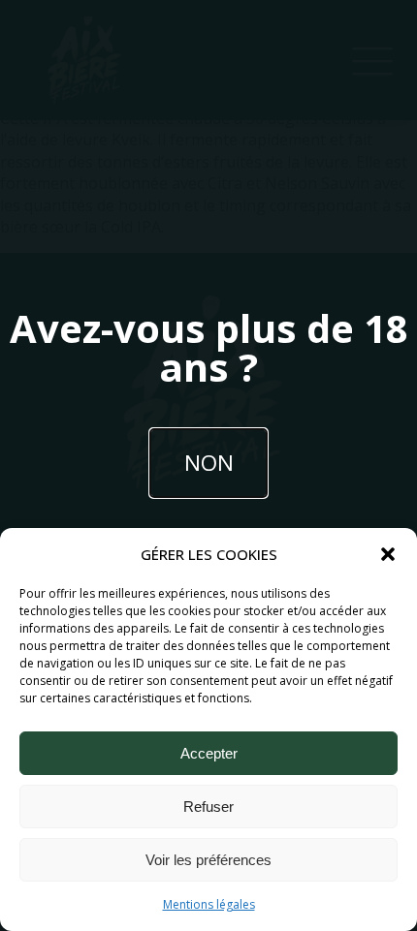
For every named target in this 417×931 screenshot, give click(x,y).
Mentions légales (209, 904)
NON (209, 463)
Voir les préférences (208, 860)
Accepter (209, 753)
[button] (388, 554)
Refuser (208, 806)
